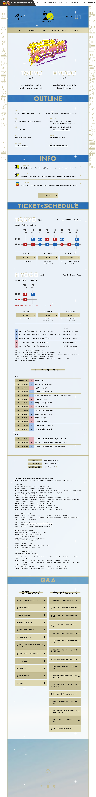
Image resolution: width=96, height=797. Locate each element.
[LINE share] (54, 786)
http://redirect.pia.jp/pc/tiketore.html (26, 553)
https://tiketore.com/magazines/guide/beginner (38, 523)
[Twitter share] (42, 786)
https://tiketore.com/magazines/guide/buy (40, 526)
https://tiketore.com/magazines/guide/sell (39, 524)
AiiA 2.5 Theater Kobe (60, 129)
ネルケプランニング (21, 146)
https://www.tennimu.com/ (59, 146)
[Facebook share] (48, 786)
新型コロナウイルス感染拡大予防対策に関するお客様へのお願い (33, 480)
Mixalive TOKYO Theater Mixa (63, 124)
